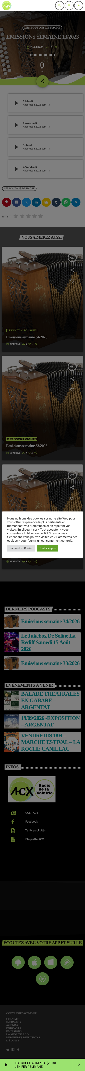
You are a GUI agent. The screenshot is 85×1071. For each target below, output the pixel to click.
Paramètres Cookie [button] (21, 548)
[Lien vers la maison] (7, 5)
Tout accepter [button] (47, 548)
